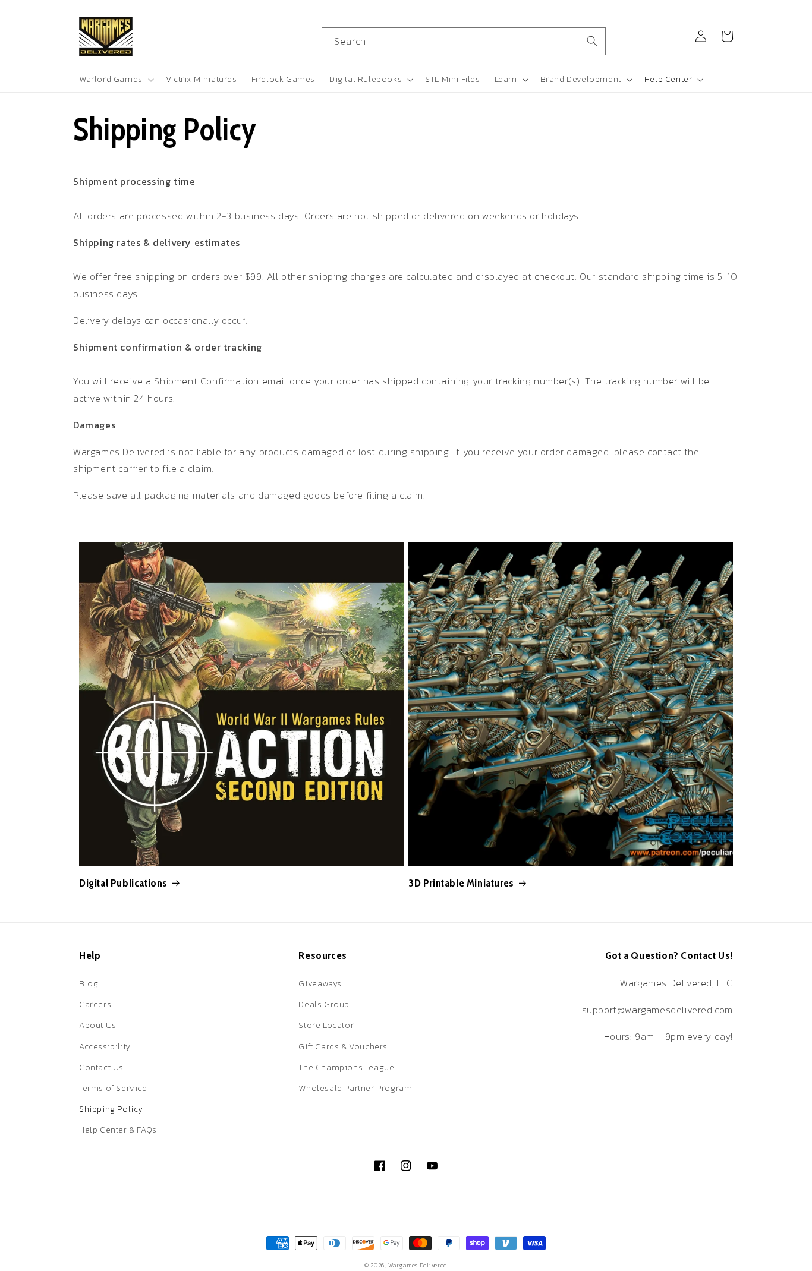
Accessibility (105, 1046)
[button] (115, 79)
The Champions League (346, 1067)
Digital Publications (123, 883)
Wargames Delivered (418, 1265)
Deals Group (324, 1004)
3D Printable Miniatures (461, 883)
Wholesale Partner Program (355, 1088)
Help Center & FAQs (118, 1130)
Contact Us (101, 1067)
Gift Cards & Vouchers (343, 1046)
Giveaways (319, 983)
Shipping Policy (111, 1109)
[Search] (592, 41)
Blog (88, 983)
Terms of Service (113, 1088)
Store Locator (326, 1025)
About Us (98, 1025)
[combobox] (463, 41)
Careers (95, 1004)
